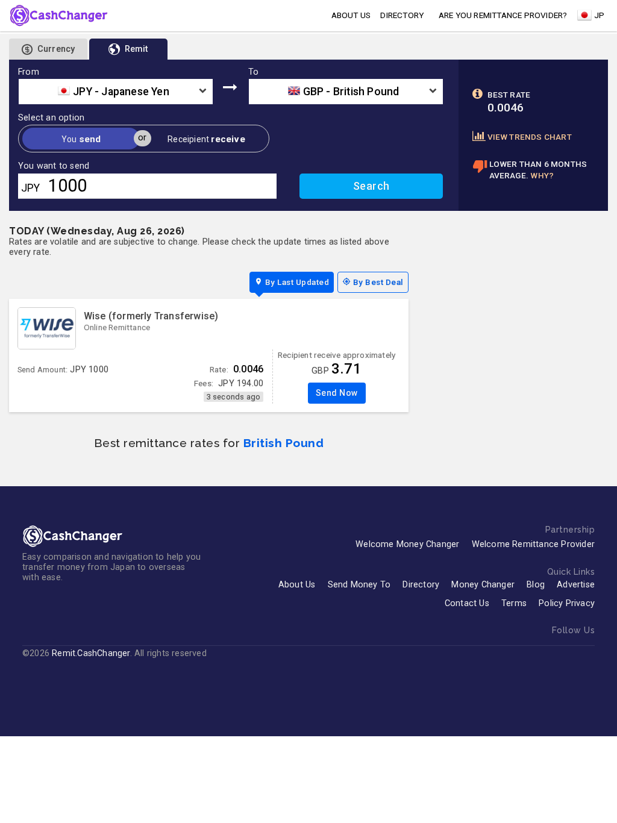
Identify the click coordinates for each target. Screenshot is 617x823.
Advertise (576, 585)
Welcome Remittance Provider (533, 544)
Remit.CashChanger (91, 653)
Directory (402, 15)
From (28, 72)
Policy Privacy (567, 603)
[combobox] (116, 91)
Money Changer (483, 585)
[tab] (128, 49)
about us (351, 15)
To (253, 72)
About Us (297, 585)
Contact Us (467, 603)
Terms (514, 603)
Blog (536, 585)
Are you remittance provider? (503, 15)
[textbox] (116, 91)
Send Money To (359, 585)
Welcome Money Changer (407, 544)
